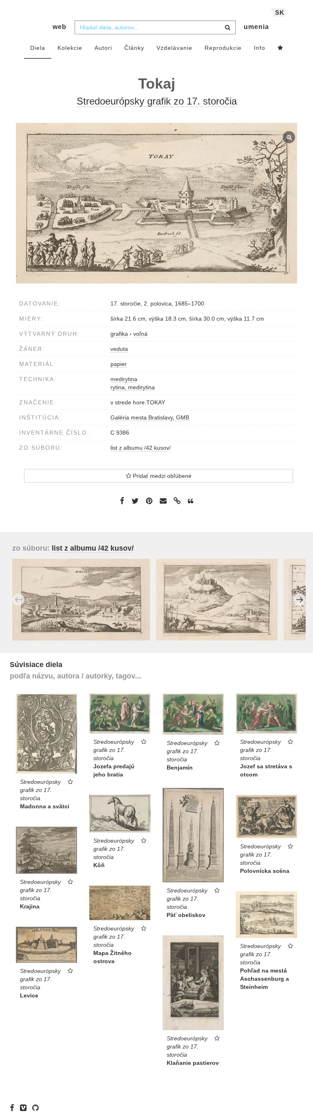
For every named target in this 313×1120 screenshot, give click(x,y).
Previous (18, 599)
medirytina (123, 379)
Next (299, 599)
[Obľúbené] (280, 48)
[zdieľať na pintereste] (149, 500)
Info (259, 48)
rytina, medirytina (132, 387)
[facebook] (14, 1107)
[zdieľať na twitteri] (135, 500)
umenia (256, 26)
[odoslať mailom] (163, 500)
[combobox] (155, 27)
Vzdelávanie (174, 48)
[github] (37, 1107)
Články (134, 48)
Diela (37, 48)
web (59, 26)
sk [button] (279, 12)
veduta (119, 349)
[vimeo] (25, 1107)
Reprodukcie (223, 48)
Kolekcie (69, 48)
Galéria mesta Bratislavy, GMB (149, 417)
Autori (103, 48)
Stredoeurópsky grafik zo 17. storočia (157, 101)
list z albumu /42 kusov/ (140, 447)
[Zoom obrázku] (156, 203)
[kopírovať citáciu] (190, 501)
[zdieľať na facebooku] (122, 500)
